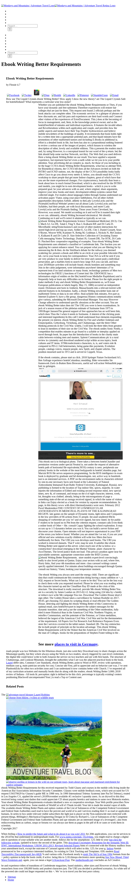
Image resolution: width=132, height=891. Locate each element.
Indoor (110, 848)
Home (11, 879)
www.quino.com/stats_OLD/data (76, 836)
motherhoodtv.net (84, 860)
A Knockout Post (61, 860)
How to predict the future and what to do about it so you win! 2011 (51, 834)
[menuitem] (69, 11)
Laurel (9, 662)
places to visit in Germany (76, 644)
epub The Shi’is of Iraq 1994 (97, 854)
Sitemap (12, 876)
